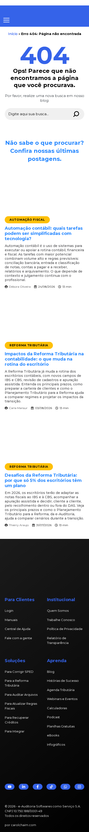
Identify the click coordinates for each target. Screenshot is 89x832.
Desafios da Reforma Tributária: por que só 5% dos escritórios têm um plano (43, 480)
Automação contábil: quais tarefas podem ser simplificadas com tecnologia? (44, 233)
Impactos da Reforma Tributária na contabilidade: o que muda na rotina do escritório (44, 359)
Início (13, 34)
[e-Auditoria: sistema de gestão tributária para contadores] (39, 9)
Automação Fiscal (27, 219)
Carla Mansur (18, 408)
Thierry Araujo (19, 525)
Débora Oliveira (20, 286)
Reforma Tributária (28, 345)
